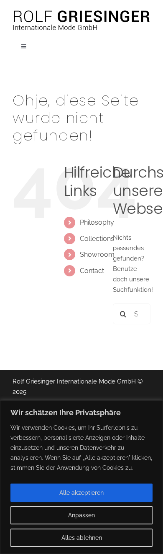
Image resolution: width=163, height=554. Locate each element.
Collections (97, 239)
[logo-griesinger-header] (81, 11)
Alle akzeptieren (81, 492)
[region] (81, 477)
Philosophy (97, 222)
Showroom (97, 254)
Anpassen (81, 515)
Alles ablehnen (81, 537)
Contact (92, 271)
